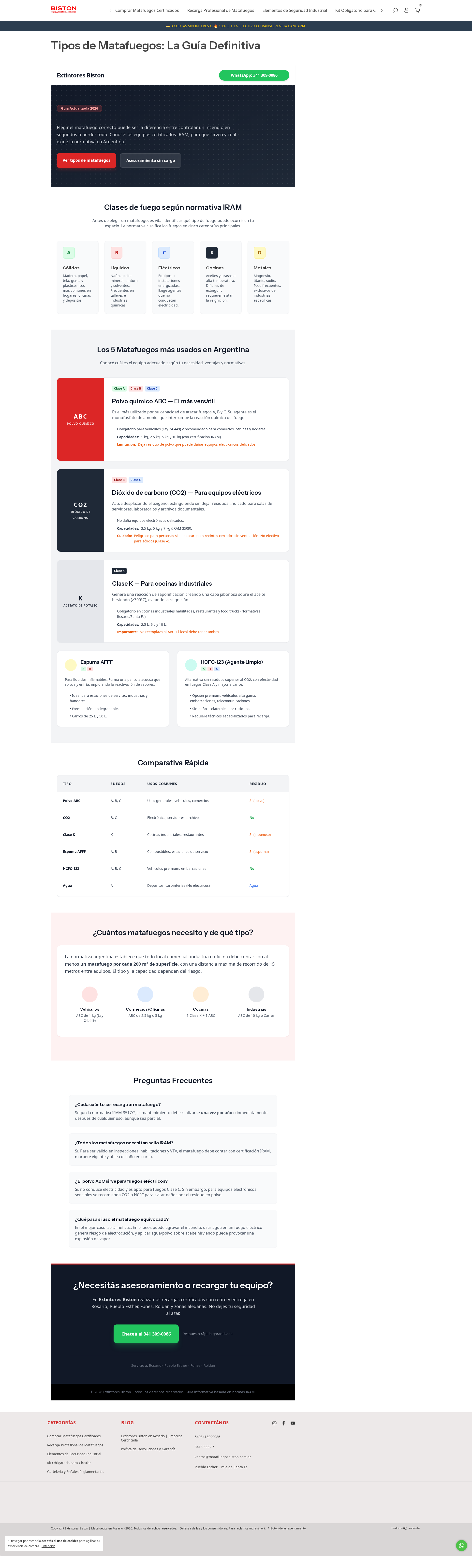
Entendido (48, 1546)
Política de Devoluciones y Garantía (148, 1449)
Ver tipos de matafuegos (86, 160)
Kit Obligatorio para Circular (361, 10)
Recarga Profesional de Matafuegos (220, 10)
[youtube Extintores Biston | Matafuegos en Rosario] (293, 1423)
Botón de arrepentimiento (288, 1528)
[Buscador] (395, 10)
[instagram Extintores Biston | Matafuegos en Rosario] (274, 1423)
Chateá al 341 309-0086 (146, 1334)
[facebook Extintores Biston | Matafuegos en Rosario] (283, 1423)
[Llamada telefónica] (236, 1510)
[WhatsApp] (252, 1510)
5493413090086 (207, 1436)
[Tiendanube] (405, 1528)
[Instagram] (220, 1510)
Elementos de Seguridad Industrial (295, 10)
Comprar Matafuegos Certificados (147, 10)
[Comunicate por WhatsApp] (461, 1545)
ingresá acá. (257, 1528)
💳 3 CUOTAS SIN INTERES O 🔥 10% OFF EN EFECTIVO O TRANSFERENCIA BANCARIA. (236, 26)
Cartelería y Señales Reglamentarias (75, 1472)
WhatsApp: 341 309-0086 (254, 75)
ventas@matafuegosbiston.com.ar (223, 1456)
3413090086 (204, 1446)
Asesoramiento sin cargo (150, 160)
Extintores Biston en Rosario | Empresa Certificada (151, 1438)
